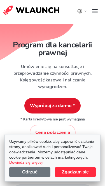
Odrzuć (30, 172)
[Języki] (82, 11)
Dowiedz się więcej (26, 162)
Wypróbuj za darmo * (52, 106)
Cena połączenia (52, 132)
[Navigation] (95, 11)
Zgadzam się (75, 172)
